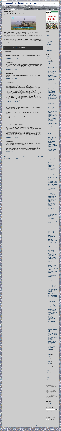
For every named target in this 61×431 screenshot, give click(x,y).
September (50, 352)
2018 (48, 56)
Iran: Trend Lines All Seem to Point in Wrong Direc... (52, 286)
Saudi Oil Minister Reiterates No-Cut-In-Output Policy (52, 149)
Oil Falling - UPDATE (52, 242)
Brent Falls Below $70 (52, 321)
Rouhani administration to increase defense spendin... (52, 275)
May (49, 359)
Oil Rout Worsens (51, 218)
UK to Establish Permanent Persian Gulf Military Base (52, 300)
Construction (49, 47)
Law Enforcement (50, 39)
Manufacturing (49, 50)
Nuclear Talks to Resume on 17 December (51, 232)
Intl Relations (49, 44)
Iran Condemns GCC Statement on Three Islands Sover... (52, 254)
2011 (48, 372)
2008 (48, 377)
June (49, 358)
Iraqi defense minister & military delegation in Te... (52, 76)
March (49, 363)
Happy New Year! (51, 63)
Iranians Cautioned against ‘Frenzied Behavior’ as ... (51, 346)
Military (48, 35)
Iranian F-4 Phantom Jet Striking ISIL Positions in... (52, 334)
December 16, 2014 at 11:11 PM (12, 78)
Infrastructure (49, 48)
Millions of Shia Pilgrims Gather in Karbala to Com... (52, 215)
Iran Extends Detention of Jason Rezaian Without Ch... (52, 324)
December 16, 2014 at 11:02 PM (12, 69)
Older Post (40, 156)
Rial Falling (50, 212)
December (50, 61)
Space (48, 38)
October (50, 351)
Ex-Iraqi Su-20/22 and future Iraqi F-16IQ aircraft (52, 236)
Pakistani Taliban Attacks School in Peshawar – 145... (53, 188)
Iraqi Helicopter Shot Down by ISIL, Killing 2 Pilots (52, 221)
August (49, 354)
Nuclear (48, 36)
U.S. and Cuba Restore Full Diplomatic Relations (52, 172)
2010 (48, 374)
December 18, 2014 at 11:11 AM (12, 137)
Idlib (11, 48)
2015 (48, 58)
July (49, 356)
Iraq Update (50, 162)
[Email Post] (19, 47)
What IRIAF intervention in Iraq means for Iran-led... (52, 330)
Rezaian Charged (51, 293)
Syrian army (14, 48)
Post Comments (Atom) (13, 158)
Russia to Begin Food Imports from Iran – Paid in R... (52, 138)
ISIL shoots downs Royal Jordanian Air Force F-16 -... (53, 123)
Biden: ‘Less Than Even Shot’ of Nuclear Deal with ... (52, 296)
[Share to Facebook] (23, 47)
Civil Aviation (49, 41)
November (50, 349)
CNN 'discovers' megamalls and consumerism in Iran (52, 134)
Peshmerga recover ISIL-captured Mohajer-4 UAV (52, 228)
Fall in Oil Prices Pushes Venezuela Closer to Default (52, 313)
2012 (48, 370)
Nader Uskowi (50, 405)
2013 (48, 368)
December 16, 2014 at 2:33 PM (12, 58)
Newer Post (6, 156)
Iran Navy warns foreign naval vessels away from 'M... (52, 98)
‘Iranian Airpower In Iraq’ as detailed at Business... (52, 178)
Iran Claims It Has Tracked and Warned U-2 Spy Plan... (52, 279)
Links (48, 51)
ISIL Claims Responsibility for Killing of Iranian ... (52, 91)
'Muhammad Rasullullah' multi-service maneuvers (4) (52, 68)
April (49, 361)
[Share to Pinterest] (24, 47)
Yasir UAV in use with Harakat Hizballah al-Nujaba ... (52, 115)
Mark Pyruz (50, 403)
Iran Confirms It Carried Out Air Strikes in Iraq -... (52, 306)
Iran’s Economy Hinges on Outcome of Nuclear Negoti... (52, 282)
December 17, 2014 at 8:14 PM (12, 119)
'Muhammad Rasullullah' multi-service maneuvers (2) (52, 102)
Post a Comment (8, 153)
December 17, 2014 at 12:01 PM (12, 101)
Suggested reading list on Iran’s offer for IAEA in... (53, 155)
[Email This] (21, 47)
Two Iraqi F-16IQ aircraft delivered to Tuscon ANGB (53, 131)
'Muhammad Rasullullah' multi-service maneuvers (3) (52, 72)
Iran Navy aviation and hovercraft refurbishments (52, 338)
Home (23, 156)
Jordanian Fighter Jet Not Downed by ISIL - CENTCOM (52, 119)
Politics (48, 42)
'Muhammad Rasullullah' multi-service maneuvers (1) (52, 108)
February (50, 365)
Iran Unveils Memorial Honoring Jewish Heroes (52, 165)
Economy (48, 45)
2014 (48, 60)
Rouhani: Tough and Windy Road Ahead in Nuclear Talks (52, 247)
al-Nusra (8, 48)
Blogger (35, 425)
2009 (48, 375)
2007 (48, 379)
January (49, 366)
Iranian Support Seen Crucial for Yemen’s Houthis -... (52, 200)
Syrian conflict (19, 48)
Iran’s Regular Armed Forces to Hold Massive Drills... (52, 127)
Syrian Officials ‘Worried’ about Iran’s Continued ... (52, 159)
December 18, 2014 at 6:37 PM (12, 151)
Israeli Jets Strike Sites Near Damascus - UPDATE (52, 290)
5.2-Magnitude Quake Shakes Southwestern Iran (52, 225)
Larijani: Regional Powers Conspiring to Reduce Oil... (52, 145)
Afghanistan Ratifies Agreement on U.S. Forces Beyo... (52, 342)
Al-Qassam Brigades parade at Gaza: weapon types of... (52, 204)
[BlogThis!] (22, 47)
